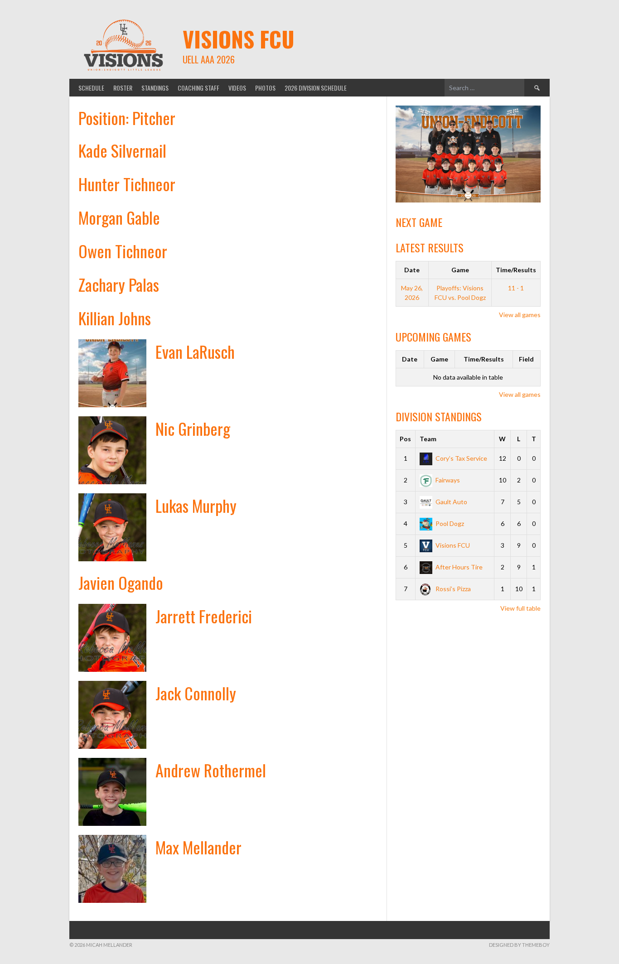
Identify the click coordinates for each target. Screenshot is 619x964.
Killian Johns (114, 318)
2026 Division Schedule (316, 87)
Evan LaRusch (195, 351)
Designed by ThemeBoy (519, 945)
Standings (155, 87)
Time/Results (516, 270)
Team (428, 439)
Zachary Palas (118, 284)
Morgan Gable (119, 217)
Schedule (91, 87)
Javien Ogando (120, 582)
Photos (265, 87)
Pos (405, 439)
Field (526, 359)
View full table (520, 608)
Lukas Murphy (196, 505)
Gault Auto (451, 502)
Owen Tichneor (122, 251)
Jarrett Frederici (203, 616)
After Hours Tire (459, 567)
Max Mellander (198, 847)
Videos (237, 87)
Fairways (447, 480)
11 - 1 (516, 288)
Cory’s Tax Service (461, 458)
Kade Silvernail (122, 150)
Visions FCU (239, 39)
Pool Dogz (449, 523)
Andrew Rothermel (210, 770)
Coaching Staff (198, 87)
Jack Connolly (195, 693)
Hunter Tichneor (126, 184)
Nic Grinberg (192, 428)
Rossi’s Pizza (453, 589)
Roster (122, 87)
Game (460, 270)
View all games (520, 314)
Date (412, 270)
